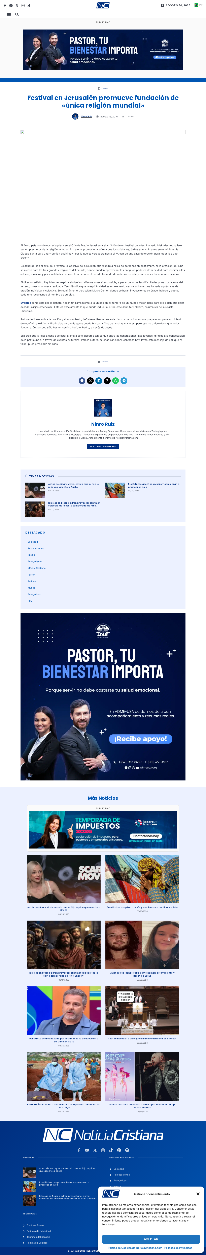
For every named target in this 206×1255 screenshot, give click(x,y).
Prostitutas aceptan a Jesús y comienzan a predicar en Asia (153, 485)
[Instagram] (23, 5)
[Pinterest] (119, 1150)
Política (32, 581)
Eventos (26, 302)
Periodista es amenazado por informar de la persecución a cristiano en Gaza (63, 1040)
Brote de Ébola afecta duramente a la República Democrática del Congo (63, 1106)
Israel (105, 88)
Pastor (31, 574)
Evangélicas (34, 594)
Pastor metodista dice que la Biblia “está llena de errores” (142, 1038)
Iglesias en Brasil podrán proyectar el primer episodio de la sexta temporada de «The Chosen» (74, 505)
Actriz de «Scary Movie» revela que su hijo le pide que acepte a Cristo (73, 485)
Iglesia (31, 554)
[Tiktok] (29, 5)
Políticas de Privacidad (178, 1247)
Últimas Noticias (39, 476)
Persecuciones (36, 548)
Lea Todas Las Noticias (102, 446)
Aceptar (151, 1239)
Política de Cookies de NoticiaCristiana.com (135, 1247)
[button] (198, 1194)
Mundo (31, 587)
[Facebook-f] (5, 5)
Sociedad (33, 541)
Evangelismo (35, 561)
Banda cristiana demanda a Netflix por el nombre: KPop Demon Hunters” (142, 1106)
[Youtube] (11, 5)
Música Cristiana (36, 568)
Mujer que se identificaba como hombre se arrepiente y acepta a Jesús (142, 974)
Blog (30, 601)
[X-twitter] (17, 5)
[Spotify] (127, 1150)
